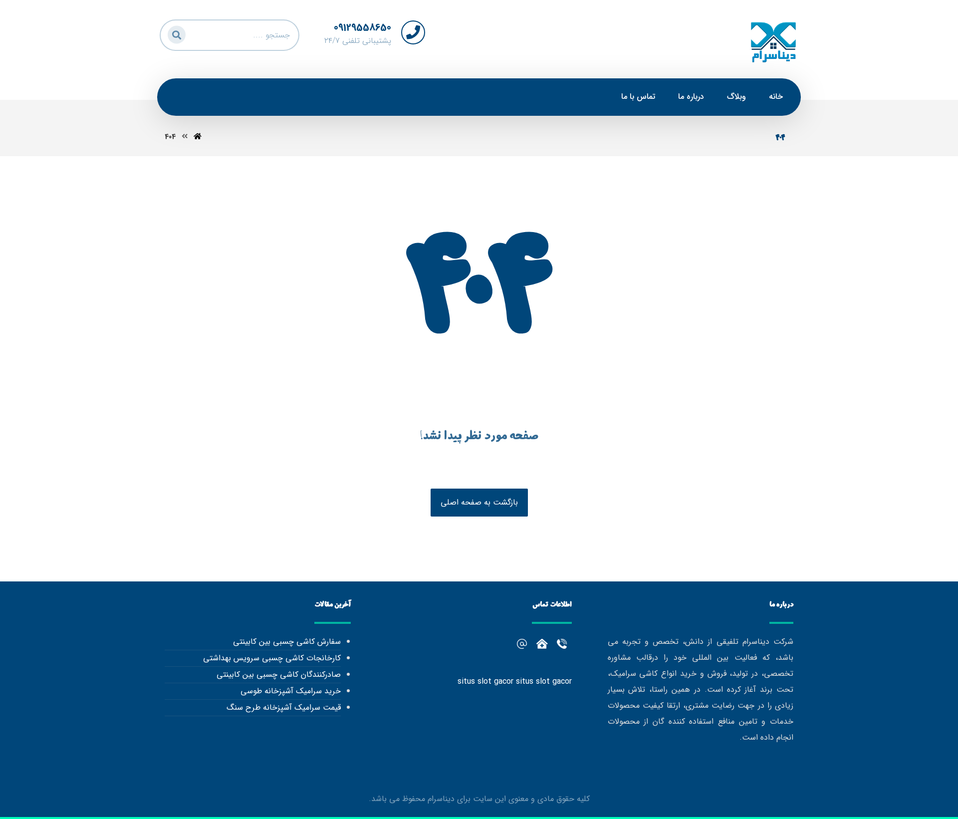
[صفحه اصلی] (198, 136)
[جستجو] (175, 33)
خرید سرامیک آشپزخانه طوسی (290, 691)
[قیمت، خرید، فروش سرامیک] (773, 41)
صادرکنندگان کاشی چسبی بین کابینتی (278, 674)
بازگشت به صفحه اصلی (479, 502)
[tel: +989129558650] (562, 644)
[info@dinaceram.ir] (522, 644)
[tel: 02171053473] (542, 644)
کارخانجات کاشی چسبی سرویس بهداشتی (271, 658)
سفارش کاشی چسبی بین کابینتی (286, 641)
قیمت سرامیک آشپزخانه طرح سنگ (283, 707)
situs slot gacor (485, 681)
